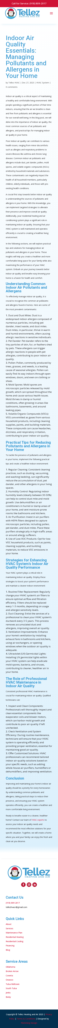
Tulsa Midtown (12, 984)
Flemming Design (29, 1023)
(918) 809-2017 (37, 3)
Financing (10, 945)
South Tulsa (11, 988)
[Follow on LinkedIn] (34, 884)
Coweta (9, 975)
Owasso (9, 979)
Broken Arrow (12, 971)
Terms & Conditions (26, 1018)
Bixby (8, 997)
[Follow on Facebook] (23, 884)
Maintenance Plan (14, 932)
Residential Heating (15, 937)
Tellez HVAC (14, 82)
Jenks (8, 992)
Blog (8, 950)
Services (9, 928)
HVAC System (42, 82)
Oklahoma (10, 967)
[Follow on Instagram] (29, 884)
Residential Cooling (14, 941)
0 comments (11, 87)
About (8, 924)
